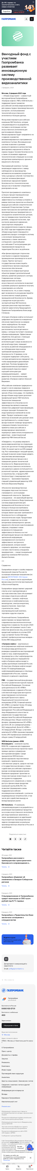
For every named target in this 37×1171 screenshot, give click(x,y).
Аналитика (6, 1077)
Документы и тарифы (10, 1055)
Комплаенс (6, 1066)
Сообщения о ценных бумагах (11, 1136)
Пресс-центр (7, 1051)
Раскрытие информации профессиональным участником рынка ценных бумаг (16, 1118)
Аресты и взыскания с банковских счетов (17, 1081)
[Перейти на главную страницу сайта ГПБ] (9, 19)
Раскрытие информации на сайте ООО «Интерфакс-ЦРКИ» (14, 1132)
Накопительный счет (9, 1102)
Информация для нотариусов (13, 1090)
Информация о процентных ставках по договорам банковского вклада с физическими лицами (17, 1113)
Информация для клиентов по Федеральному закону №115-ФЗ (17, 1123)
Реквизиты (6, 1062)
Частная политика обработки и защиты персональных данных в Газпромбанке (15, 1127)
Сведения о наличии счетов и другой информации (15, 1086)
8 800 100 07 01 (8, 1008)
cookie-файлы (14, 1142)
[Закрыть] (33, 2)
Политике (6, 1160)
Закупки (5, 1059)
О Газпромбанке (8, 1048)
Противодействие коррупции (13, 1074)
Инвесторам (6, 1070)
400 (3, 1015)
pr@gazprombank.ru (16, 969)
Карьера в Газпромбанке (11, 1098)
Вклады (4, 1094)
